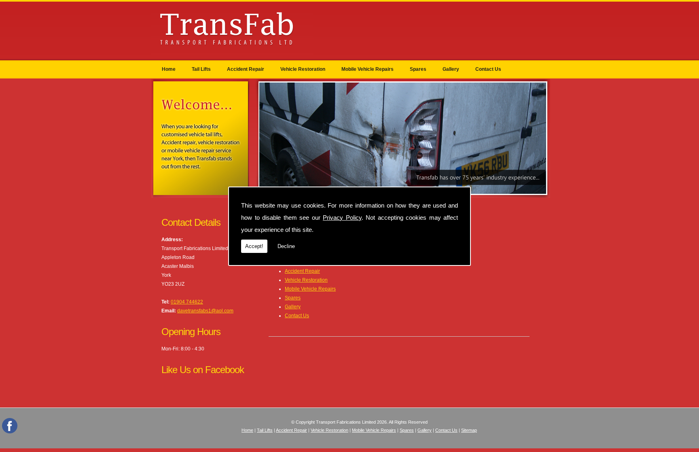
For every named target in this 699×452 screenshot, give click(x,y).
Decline (286, 246)
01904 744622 (187, 302)
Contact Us (488, 69)
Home (169, 69)
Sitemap (469, 430)
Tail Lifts (201, 69)
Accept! (254, 246)
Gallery (451, 69)
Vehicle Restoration (302, 69)
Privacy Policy (342, 217)
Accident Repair (245, 69)
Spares (418, 69)
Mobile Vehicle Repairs (367, 69)
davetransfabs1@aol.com (205, 311)
